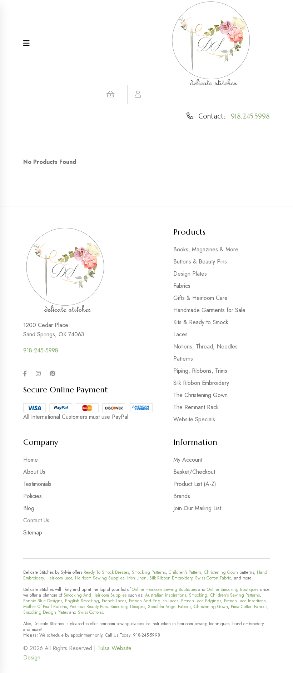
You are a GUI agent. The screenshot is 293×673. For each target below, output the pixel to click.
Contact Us (36, 520)
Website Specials (194, 419)
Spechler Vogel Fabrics (169, 606)
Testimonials (37, 484)
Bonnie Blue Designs (42, 601)
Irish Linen (136, 578)
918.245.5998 (250, 116)
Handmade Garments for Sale (209, 310)
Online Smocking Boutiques (232, 589)
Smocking (198, 595)
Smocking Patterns (149, 572)
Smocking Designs (127, 606)
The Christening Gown (200, 395)
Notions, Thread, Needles (205, 346)
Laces (180, 334)
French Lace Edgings (201, 601)
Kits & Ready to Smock (200, 322)
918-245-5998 (40, 350)
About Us (34, 472)
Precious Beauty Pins (89, 606)
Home (30, 460)
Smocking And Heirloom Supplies (95, 595)
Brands (181, 496)
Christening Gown (221, 572)
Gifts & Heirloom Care (200, 298)
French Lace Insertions (244, 601)
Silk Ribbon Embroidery (201, 383)
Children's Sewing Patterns (235, 595)
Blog (28, 508)
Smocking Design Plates (45, 612)
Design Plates (190, 274)
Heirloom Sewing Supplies (99, 578)
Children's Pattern (185, 572)
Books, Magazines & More (205, 249)
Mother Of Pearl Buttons (45, 606)
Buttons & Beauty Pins (200, 261)
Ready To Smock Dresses (106, 572)
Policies (32, 496)
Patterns (183, 359)
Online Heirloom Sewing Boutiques (164, 589)
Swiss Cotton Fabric (213, 578)
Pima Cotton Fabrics (249, 606)
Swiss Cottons (90, 612)
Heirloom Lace (59, 578)
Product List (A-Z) (194, 484)
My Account (187, 460)
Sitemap (32, 532)
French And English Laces (153, 601)
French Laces (114, 601)
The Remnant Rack (196, 407)
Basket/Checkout (194, 472)
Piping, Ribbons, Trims (200, 371)
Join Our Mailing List (197, 508)
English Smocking (82, 601)
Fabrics (181, 286)
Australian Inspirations (165, 595)
